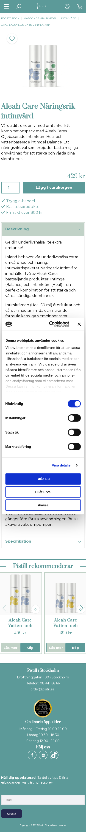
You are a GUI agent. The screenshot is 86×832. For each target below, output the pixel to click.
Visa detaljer (62, 465)
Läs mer (10, 648)
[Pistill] (43, 6)
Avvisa (43, 505)
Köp (30, 648)
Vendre (62, 825)
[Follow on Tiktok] (54, 755)
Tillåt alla (43, 479)
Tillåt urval (43, 492)
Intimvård (68, 18)
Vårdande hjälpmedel (40, 18)
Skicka (11, 814)
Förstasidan (10, 18)
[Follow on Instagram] (43, 755)
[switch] (74, 418)
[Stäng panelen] (79, 324)
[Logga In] (67, 6)
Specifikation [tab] (18, 541)
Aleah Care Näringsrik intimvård (25, 25)
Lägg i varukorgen (54, 187)
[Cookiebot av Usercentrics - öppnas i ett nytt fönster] (51, 324)
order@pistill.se (43, 689)
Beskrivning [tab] (17, 229)
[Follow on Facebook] (32, 755)
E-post (5, 791)
